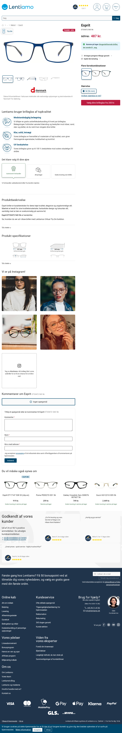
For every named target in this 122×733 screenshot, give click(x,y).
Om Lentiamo (7, 672)
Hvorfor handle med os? (11, 689)
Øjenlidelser (40, 650)
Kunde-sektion (42, 626)
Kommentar (10, 417)
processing (20, 453)
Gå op (21, 721)
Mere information (23, 729)
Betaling (5, 607)
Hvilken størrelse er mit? (91, 95)
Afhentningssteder (9, 615)
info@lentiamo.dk (93, 611)
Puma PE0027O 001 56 (46, 495)
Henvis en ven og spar (11, 651)
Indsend (10, 460)
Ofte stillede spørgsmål (45, 603)
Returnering (40, 618)
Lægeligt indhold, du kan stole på (49, 655)
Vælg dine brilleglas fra (101, 102)
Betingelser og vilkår (10, 623)
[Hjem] (3, 25)
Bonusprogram (8, 647)
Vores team (6, 676)
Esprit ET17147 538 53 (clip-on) (16, 495)
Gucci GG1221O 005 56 (106, 495)
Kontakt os (6, 693)
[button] (7, 79)
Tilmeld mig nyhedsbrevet (109, 578)
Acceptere (37, 730)
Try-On (9, 31)
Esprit (20, 25)
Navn (7, 435)
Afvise (48, 730)
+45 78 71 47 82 (93, 608)
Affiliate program (9, 655)
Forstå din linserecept (44, 646)
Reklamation (41, 614)
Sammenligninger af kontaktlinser (50, 659)
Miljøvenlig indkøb (9, 660)
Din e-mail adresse (12, 444)
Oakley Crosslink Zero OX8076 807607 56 (76, 496)
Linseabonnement (9, 643)
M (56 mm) (90, 91)
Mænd (13, 25)
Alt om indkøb (7, 603)
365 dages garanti (43, 622)
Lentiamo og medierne (11, 685)
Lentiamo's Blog (8, 680)
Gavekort (5, 619)
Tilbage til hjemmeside (9, 721)
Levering (5, 611)
